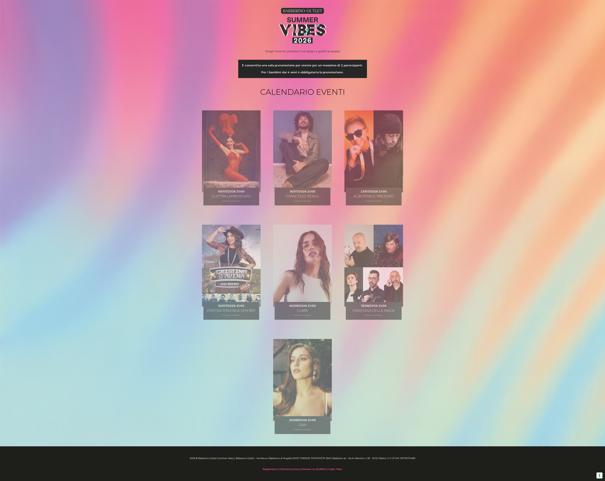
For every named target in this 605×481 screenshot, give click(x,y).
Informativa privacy (289, 469)
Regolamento (270, 469)
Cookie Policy (335, 469)
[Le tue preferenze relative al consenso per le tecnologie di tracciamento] (599, 475)
